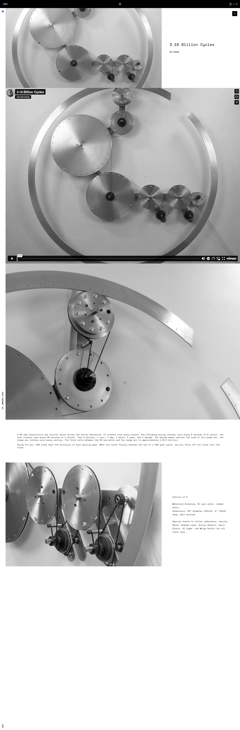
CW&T (5, 4)
